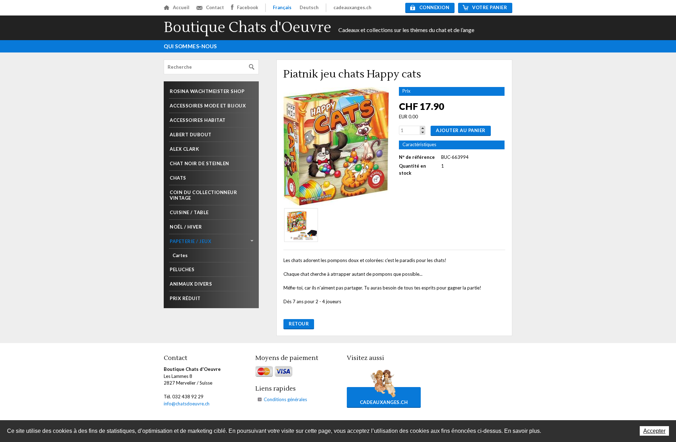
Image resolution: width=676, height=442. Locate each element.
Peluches (182, 269)
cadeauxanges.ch (352, 7)
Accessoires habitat (198, 120)
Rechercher (252, 67)
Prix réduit (185, 298)
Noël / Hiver (186, 227)
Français (282, 7)
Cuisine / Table (189, 212)
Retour (299, 323)
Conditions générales (285, 399)
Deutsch (309, 7)
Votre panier (489, 7)
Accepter (654, 431)
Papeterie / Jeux (190, 241)
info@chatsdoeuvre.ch (186, 403)
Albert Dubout (191, 134)
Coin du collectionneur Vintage (203, 195)
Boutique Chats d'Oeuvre (247, 28)
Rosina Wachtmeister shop (207, 91)
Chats (178, 178)
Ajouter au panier (461, 130)
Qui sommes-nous (190, 46)
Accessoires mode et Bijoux (208, 105)
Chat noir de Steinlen (199, 163)
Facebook (247, 7)
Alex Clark (184, 149)
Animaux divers (191, 284)
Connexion (434, 7)
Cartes (180, 255)
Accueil (181, 7)
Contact (215, 7)
